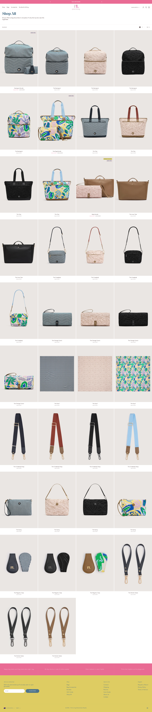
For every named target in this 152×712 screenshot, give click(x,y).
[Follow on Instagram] (147, 708)
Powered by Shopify (81, 708)
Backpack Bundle (18, 88)
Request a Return (143, 684)
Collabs (106, 697)
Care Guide (107, 692)
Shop (3, 7)
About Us (106, 694)
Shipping (106, 687)
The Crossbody (57, 277)
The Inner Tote (133, 214)
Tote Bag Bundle (57, 151)
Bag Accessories (71, 687)
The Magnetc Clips (19, 593)
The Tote (95, 151)
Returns (106, 689)
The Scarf (56, 403)
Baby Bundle (95, 214)
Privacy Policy (142, 687)
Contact (106, 684)
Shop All (69, 694)
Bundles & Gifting (24, 7)
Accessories (14, 7)
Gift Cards (70, 692)
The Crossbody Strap (19, 466)
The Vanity (19, 529)
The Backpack (57, 88)
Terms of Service (143, 689)
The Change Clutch (57, 340)
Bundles (69, 689)
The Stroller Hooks (133, 593)
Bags (8, 7)
